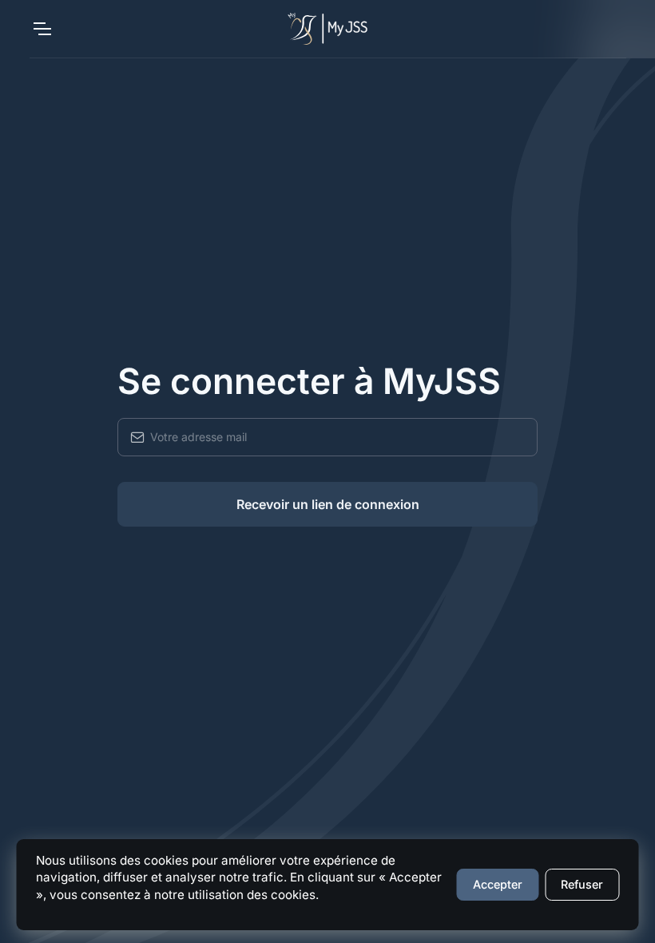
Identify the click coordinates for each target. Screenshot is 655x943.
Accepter (497, 884)
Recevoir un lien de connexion (327, 504)
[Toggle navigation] (42, 28)
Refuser (582, 884)
